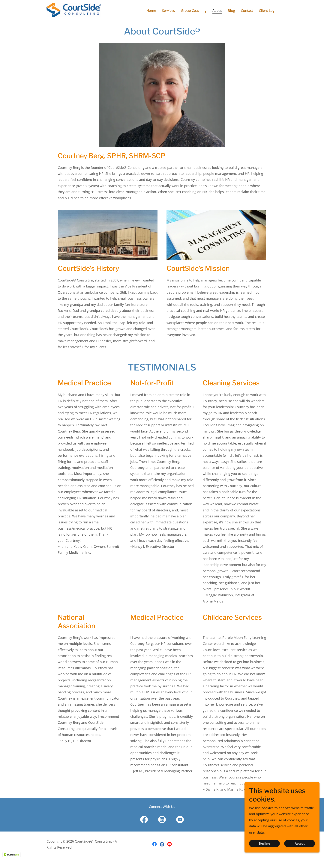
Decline (264, 843)
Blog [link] (231, 10)
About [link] (217, 10)
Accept (300, 843)
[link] (73, 9)
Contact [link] (247, 10)
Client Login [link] (268, 10)
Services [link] (168, 10)
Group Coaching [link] (193, 10)
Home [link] (151, 10)
